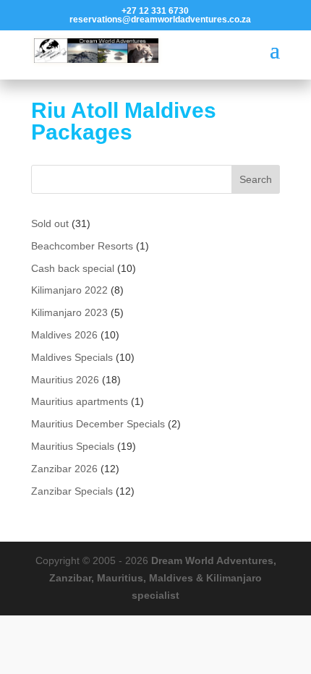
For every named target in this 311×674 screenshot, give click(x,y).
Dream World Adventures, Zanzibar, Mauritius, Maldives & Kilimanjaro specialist (162, 578)
